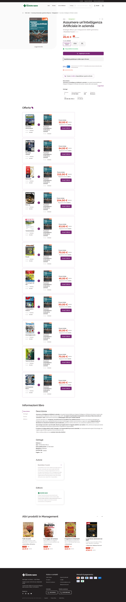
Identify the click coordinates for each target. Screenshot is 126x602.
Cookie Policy (61, 598)
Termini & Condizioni (50, 582)
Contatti (81, 1)
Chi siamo (48, 579)
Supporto (46, 598)
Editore (25, 419)
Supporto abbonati (88, 1)
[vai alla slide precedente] (97, 516)
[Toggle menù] (22, 6)
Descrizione (26, 411)
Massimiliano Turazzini (69, 31)
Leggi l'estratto (38, 46)
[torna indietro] (23, 13)
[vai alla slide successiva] (102, 516)
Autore (25, 416)
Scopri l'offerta (66, 128)
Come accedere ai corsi (99, 1)
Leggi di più (100, 85)
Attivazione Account (64, 584)
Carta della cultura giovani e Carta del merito (93, 65)
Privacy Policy (53, 598)
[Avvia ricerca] (90, 5)
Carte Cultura (49, 577)
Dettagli (25, 414)
